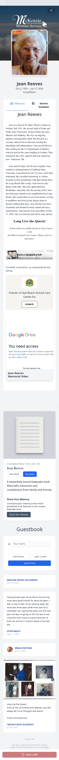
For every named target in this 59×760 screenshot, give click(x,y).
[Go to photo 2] (24, 697)
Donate (29, 304)
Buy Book (29, 474)
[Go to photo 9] (36, 697)
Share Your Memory (18, 514)
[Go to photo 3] (26, 697)
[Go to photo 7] (33, 697)
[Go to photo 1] (22, 697)
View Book (14, 474)
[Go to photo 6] (31, 697)
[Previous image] (6, 679)
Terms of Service (37, 747)
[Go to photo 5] (29, 697)
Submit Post (29, 563)
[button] (29, 679)
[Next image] (52, 679)
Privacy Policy (21, 747)
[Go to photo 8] (34, 697)
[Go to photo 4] (27, 697)
